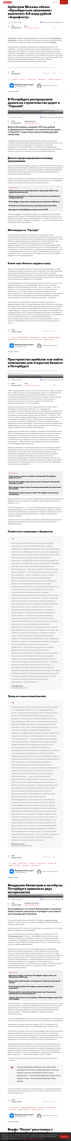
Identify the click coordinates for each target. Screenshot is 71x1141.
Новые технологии (51, 1107)
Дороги (14, 337)
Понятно (64, 1136)
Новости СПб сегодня (35, 339)
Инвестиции (25, 865)
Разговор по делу (22, 863)
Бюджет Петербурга (55, 337)
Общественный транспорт (28, 1107)
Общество (32, 863)
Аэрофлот (15, 79)
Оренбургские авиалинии (54, 79)
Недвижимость (36, 865)
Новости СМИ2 (13, 91)
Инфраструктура (23, 337)
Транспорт (15, 1107)
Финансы (44, 337)
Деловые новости (13, 339)
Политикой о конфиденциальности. (31, 1138)
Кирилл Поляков (51, 920)
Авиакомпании (42, 79)
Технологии (41, 1107)
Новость (22, 79)
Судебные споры (31, 79)
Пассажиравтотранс (15, 936)
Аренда (14, 863)
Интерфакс (53, 42)
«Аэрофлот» (12, 38)
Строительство (35, 337)
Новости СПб (23, 339)
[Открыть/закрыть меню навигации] (54, 2)
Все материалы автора (31, 28)
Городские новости (49, 339)
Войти (64, 2)
